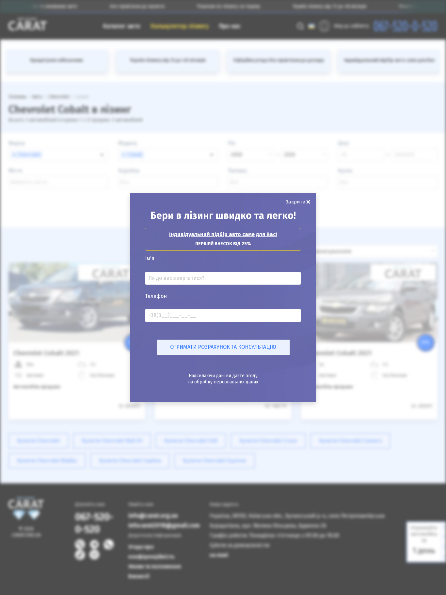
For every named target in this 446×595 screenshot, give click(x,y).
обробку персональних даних (226, 382)
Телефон (156, 296)
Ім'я (149, 259)
